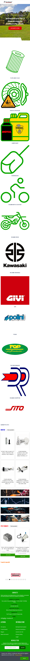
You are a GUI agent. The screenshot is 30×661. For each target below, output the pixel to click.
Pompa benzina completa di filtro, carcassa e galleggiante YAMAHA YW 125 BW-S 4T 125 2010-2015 (22, 454)
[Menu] (1, 2)
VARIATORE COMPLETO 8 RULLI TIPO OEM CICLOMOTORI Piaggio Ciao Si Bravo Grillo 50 (22, 481)
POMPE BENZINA (8, 553)
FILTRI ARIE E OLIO (15, 78)
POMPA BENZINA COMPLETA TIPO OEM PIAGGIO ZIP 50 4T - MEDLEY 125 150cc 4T (7, 454)
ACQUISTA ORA (15, 28)
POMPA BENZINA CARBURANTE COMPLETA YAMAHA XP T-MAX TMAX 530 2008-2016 (7, 481)
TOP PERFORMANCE (15, 365)
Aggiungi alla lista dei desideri (11, 438)
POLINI (15, 334)
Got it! (24, 658)
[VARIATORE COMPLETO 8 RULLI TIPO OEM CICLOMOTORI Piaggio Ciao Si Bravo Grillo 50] (22, 468)
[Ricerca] (26, 2)
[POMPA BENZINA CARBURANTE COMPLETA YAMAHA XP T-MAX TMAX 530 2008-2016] (8, 468)
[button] (1, 22)
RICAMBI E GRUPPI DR (15, 398)
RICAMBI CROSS (15, 237)
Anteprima (11, 441)
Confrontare (11, 435)
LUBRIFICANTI (15, 143)
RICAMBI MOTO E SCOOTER (15, 204)
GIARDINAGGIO (15, 175)
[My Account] (28, 2)
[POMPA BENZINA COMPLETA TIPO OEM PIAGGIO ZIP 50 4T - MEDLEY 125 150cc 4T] (8, 441)
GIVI (15, 306)
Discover (8, 556)
